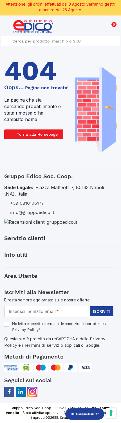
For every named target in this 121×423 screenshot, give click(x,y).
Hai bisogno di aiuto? (84, 413)
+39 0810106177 (27, 203)
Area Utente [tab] (20, 275)
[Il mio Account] (102, 27)
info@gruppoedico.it (32, 212)
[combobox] (60, 41)
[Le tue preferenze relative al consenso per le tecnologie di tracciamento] (111, 413)
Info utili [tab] (16, 254)
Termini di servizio (43, 345)
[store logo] (33, 26)
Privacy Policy (25, 329)
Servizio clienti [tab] (24, 238)
